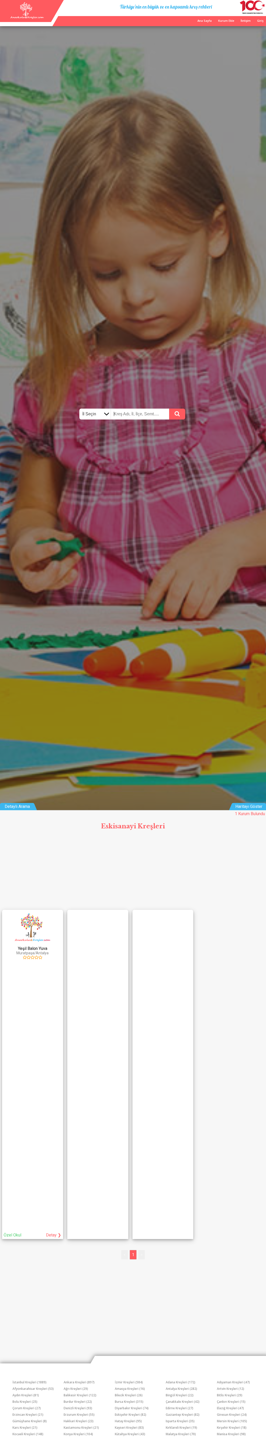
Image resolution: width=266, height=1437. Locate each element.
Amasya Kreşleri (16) (130, 1388)
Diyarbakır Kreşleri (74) (132, 1408)
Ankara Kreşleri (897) (79, 1382)
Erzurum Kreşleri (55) (79, 1414)
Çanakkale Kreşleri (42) (183, 1401)
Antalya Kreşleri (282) (181, 1388)
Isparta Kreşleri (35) (180, 1421)
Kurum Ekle (226, 21)
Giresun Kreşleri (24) (232, 1414)
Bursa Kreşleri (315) (129, 1401)
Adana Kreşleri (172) (180, 1382)
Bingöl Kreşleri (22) (180, 1395)
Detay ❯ (53, 1235)
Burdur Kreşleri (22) (78, 1401)
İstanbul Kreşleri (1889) (29, 1382)
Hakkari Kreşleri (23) (79, 1421)
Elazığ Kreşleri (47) (230, 1408)
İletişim (246, 21)
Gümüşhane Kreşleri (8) (29, 1421)
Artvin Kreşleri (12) (230, 1388)
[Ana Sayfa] (26, 17)
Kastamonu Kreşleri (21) (81, 1427)
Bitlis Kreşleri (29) (229, 1395)
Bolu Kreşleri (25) (24, 1401)
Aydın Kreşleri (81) (25, 1395)
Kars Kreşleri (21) (24, 1427)
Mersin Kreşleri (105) (232, 1421)
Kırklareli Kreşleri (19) (181, 1427)
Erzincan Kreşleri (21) (27, 1414)
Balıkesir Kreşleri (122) (80, 1395)
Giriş (260, 21)
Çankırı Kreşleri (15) (231, 1401)
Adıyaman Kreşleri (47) (233, 1382)
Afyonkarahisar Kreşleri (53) (33, 1388)
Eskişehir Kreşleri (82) (130, 1414)
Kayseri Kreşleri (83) (129, 1427)
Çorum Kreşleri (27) (26, 1408)
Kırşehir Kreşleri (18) (232, 1427)
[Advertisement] (133, 871)
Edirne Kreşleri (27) (179, 1408)
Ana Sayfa (204, 21)
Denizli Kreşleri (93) (78, 1408)
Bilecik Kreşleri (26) (129, 1395)
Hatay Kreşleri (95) (128, 1421)
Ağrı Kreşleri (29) (76, 1388)
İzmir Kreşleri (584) (129, 1382)
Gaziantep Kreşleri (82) (183, 1414)
